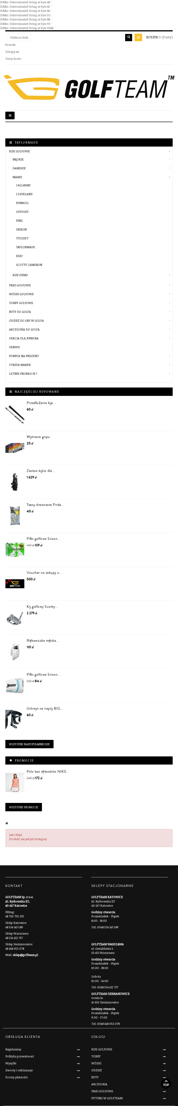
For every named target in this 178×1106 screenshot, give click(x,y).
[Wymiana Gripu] (14, 447)
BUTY (95, 1077)
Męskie (18, 159)
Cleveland (24, 194)
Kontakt (10, 45)
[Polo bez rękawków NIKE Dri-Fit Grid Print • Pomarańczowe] (14, 782)
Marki (17, 177)
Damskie (19, 168)
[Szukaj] (128, 37)
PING (19, 220)
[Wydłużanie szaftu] (14, 414)
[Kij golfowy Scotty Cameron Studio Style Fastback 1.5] (14, 617)
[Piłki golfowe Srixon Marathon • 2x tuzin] (14, 549)
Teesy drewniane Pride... (45, 504)
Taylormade (25, 247)
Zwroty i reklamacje (19, 1070)
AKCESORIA (99, 1084)
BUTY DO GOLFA (20, 312)
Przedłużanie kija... (41, 403)
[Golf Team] (89, 87)
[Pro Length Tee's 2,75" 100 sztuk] (14, 515)
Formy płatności (16, 1077)
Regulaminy (13, 1049)
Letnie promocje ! (23, 373)
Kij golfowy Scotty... (42, 606)
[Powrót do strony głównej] (6, 823)
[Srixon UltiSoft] (14, 685)
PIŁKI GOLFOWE (20, 285)
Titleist (22, 238)
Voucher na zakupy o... (44, 572)
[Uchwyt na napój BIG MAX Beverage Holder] (14, 719)
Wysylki (10, 1063)
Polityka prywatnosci (19, 1056)
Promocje (24, 760)
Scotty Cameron (29, 265)
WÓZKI (96, 1063)
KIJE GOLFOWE (19, 151)
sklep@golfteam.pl (25, 955)
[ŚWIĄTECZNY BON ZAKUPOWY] (14, 583)
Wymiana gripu (38, 436)
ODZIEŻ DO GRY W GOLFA (26, 320)
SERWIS (14, 347)
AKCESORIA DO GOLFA (24, 329)
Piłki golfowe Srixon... (44, 538)
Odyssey (22, 212)
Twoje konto (13, 58)
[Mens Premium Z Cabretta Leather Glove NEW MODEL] (14, 651)
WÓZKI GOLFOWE (21, 294)
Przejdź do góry (166, 1084)
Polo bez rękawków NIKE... (48, 771)
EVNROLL (22, 203)
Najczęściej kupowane (37, 391)
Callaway (23, 185)
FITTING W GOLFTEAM (107, 1098)
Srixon (21, 229)
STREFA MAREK (20, 365)
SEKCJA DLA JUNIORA (23, 338)
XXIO (19, 256)
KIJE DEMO (20, 275)
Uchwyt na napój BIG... (45, 708)
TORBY (96, 1056)
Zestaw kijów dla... (41, 470)
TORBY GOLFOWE (21, 303)
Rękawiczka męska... (43, 640)
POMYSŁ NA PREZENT (24, 356)
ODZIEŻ (96, 1070)
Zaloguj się (12, 51)
